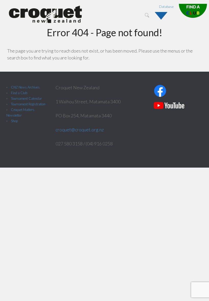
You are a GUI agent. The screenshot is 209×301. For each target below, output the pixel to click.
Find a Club (19, 93)
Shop (14, 121)
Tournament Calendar (26, 98)
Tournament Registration (28, 104)
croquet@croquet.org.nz (80, 129)
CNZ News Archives (25, 87)
